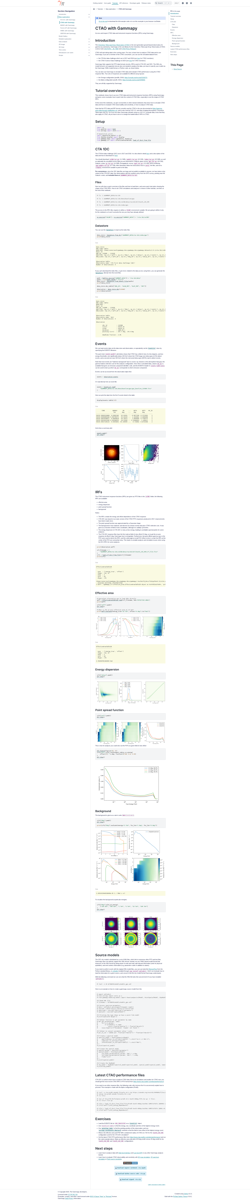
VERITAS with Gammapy (68, 33)
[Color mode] (183, 3)
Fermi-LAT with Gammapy (68, 28)
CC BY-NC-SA (72, 1194)
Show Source (178, 69)
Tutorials (115, 3)
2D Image (62, 44)
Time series (62, 50)
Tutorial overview (175, 16)
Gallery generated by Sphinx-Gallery (156, 1184)
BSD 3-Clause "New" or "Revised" (101, 1196)
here (138, 58)
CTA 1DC (173, 21)
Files (173, 24)
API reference (123, 3)
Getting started (97, 3)
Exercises (173, 52)
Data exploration (64, 17)
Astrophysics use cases (66, 52)
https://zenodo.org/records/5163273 (136, 77)
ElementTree (153, 969)
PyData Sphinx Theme (180, 1196)
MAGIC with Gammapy (67, 25)
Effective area (176, 35)
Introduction (62, 14)
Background (175, 43)
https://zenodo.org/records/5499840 (133, 80)
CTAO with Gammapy (67, 22)
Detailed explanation (65, 39)
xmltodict (115, 971)
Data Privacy (69, 1198)
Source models (175, 46)
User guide (107, 3)
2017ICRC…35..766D (112, 49)
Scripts (61, 55)
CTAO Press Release (129, 49)
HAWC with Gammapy (67, 30)
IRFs (171, 32)
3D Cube (61, 47)
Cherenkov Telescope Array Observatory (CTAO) (114, 45)
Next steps (173, 54)
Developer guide (135, 3)
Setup (172, 19)
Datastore (175, 27)
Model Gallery (63, 36)
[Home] (94, 9)
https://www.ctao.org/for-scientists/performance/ (148, 1081)
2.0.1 (176, 3)
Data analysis (63, 41)
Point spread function (178, 41)
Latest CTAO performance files (179, 49)
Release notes (146, 3)
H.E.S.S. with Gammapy (67, 20)
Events (172, 30)
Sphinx (186, 1194)
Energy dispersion (177, 38)
